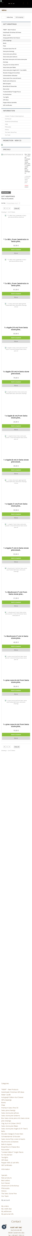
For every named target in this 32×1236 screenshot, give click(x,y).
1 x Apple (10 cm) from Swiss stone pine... (16, 329)
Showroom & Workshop (11, 121)
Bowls (4, 43)
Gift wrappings (7, 40)
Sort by (3, 203)
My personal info (7, 1214)
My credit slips (6, 1209)
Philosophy (8, 127)
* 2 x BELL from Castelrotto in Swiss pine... (16, 240)
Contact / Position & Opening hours (14, 116)
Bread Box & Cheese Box (10, 86)
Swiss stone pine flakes (9, 67)
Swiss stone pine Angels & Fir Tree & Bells (14, 70)
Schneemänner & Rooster (10, 75)
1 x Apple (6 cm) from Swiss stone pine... (16, 417)
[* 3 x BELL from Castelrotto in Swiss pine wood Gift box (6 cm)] (16, 270)
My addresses (6, 1211)
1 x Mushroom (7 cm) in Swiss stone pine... (16, 637)
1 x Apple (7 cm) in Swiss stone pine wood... (16, 549)
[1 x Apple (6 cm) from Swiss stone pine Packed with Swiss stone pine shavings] (16, 402)
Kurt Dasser (8, 119)
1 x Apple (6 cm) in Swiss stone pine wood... (16, 461)
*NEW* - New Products (9, 29)
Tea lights (6, 97)
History (7, 129)
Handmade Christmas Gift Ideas (12, 32)
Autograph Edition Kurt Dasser (11, 38)
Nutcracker (6, 89)
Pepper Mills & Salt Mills (10, 102)
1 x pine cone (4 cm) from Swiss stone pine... (16, 681)
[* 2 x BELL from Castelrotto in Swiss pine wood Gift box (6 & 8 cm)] (16, 226)
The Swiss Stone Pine (11, 132)
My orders (5, 1206)
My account (5, 1200)
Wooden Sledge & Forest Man (11, 73)
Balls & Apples (7, 83)
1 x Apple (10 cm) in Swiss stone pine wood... (16, 373)
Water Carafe (7, 35)
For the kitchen (7, 94)
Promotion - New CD (12, 140)
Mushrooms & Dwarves (9, 81)
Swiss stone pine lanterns (10, 56)
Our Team (7, 135)
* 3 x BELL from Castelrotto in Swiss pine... (16, 285)
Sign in (27, 3)
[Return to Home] (3, 17)
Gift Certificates (7, 105)
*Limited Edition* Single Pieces (12, 91)
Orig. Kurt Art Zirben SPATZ (11, 64)
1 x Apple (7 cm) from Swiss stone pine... (16, 505)
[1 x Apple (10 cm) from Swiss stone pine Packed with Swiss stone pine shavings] (16, 314)
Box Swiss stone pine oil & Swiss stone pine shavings (15, 61)
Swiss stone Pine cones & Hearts (12, 78)
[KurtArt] (3, 2)
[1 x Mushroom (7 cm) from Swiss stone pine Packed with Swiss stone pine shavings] (16, 578)
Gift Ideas (6, 100)
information (9, 111)
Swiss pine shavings (8, 51)
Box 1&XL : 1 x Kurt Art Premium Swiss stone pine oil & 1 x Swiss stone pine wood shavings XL (28, 163)
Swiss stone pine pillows (10, 54)
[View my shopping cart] (30, 3)
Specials (6, 149)
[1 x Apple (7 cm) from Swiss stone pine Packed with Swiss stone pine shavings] (16, 490)
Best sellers (5, 1180)
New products (6, 1178)
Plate (4, 46)
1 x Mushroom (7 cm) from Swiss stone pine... (16, 593)
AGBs (6, 124)
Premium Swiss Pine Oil (9, 48)
